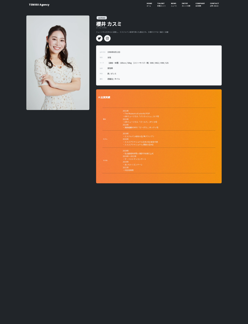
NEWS (174, 4)
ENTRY (186, 4)
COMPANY (200, 4)
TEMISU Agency (39, 4)
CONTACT (214, 4)
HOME (149, 4)
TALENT (161, 4)
